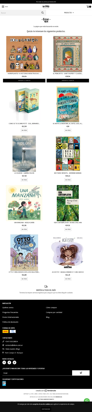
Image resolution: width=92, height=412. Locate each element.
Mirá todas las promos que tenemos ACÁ (46, 2)
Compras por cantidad (54, 312)
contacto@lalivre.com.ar (14, 345)
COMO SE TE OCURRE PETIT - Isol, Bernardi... (24, 123)
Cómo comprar (51, 308)
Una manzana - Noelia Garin (24, 222)
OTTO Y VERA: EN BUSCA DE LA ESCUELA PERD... (24, 272)
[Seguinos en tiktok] (14, 362)
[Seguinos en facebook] (9, 362)
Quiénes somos (7, 308)
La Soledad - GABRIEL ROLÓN (24, 173)
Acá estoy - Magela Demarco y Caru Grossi (68, 272)
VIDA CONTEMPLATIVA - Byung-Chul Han (68, 222)
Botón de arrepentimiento (46, 399)
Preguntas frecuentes (10, 312)
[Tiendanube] (46, 391)
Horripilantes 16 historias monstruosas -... (24, 73)
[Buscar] (42, 12)
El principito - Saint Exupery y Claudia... (68, 73)
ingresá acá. (59, 397)
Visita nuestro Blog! (13, 349)
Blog (47, 317)
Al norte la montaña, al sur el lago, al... (68, 123)
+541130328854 (11, 341)
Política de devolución (10, 322)
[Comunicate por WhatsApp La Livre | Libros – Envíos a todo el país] (87, 401)
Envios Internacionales (10, 317)
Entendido (46, 409)
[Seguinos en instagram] (4, 362)
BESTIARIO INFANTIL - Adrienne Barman (67, 173)
